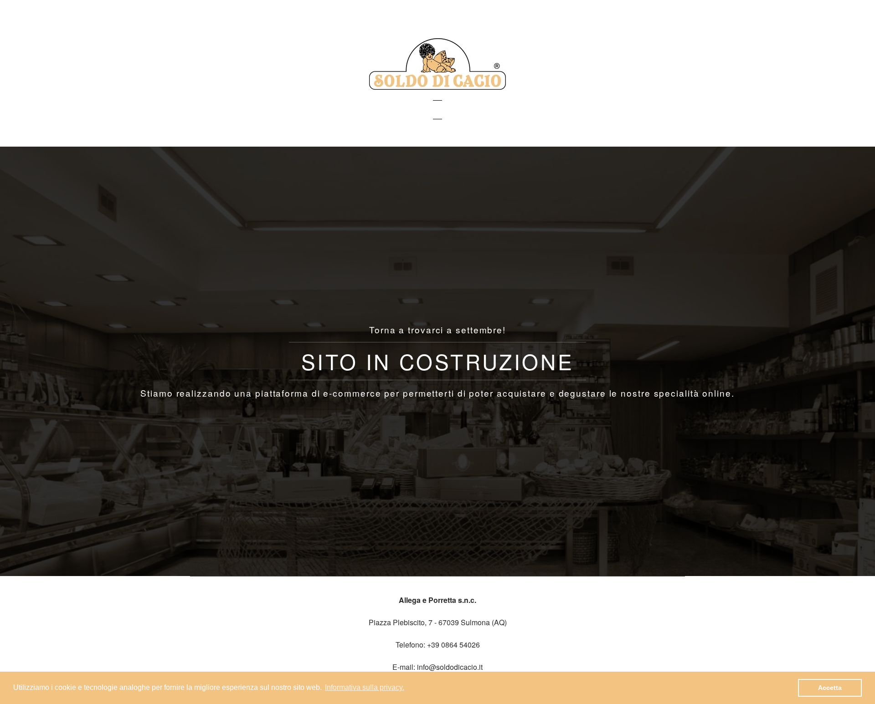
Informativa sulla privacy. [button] (364, 687)
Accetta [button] (830, 687)
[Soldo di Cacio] (437, 87)
